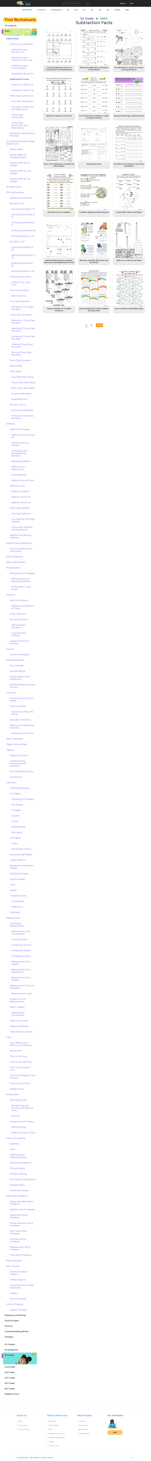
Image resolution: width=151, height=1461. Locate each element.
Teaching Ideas (53, 1425)
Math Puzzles (83, 1429)
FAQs (20, 1421)
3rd (84, 10)
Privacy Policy (23, 1425)
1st (68, 10)
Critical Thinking (84, 1433)
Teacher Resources (57, 1415)
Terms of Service (24, 1429)
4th (92, 10)
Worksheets (27, 10)
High (127, 10)
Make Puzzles (84, 1415)
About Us (22, 1415)
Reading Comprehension (56, 1438)
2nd (76, 10)
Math (50, 1429)
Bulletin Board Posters (55, 1433)
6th (107, 10)
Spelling (51, 1442)
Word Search (83, 1425)
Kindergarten (56, 10)
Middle (117, 10)
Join (115, 1432)
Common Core (53, 1446)
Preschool (41, 10)
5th (100, 10)
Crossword (82, 1421)
